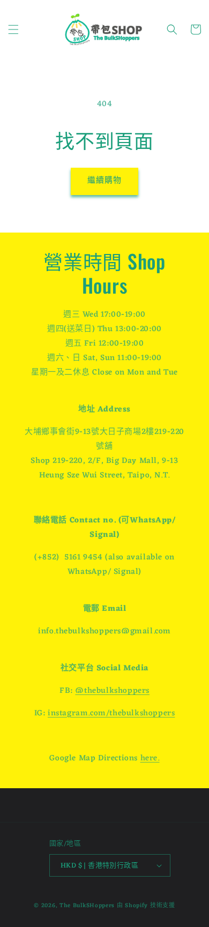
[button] (13, 29)
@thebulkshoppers (112, 691)
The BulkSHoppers (87, 905)
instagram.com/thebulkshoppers (111, 713)
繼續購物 (104, 181)
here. (150, 758)
